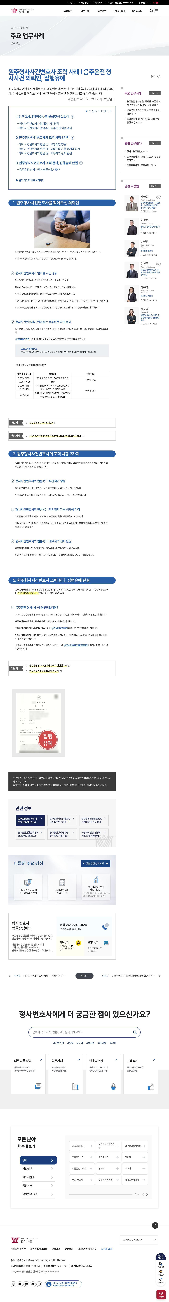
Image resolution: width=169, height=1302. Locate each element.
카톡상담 (160, 1275)
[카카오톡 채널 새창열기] (26, 1284)
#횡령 (70, 1043)
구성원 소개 (119, 11)
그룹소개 (68, 11)
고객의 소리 (97, 2)
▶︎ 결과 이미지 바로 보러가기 (30, 180)
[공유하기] (158, 76)
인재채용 (142, 2)
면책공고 (56, 1248)
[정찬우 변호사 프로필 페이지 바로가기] (143, 271)
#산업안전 (58, 1043)
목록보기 (84, 975)
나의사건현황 (83, 2)
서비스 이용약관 (18, 1248)
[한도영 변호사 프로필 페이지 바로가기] (143, 316)
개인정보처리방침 (38, 1248)
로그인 (69, 2)
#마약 (80, 1043)
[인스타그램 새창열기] (39, 1284)
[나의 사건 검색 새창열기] (13, 1284)
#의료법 (90, 1043)
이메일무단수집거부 (87, 1248)
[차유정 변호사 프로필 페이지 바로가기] (143, 293)
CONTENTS (100, 111)
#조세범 (102, 1043)
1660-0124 (121, 2)
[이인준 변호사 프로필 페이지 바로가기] (143, 248)
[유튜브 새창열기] (33, 1284)
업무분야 (102, 11)
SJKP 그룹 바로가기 (133, 1239)
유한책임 (69, 1248)
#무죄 (113, 1043)
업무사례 (85, 11)
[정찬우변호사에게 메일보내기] (158, 264)
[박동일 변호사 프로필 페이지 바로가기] (143, 204)
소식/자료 (137, 11)
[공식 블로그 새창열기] (20, 1284)
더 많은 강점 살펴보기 (93, 863)
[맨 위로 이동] (155, 1225)
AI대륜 (155, 2)
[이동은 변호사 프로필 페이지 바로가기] (143, 226)
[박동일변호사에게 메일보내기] (158, 197)
